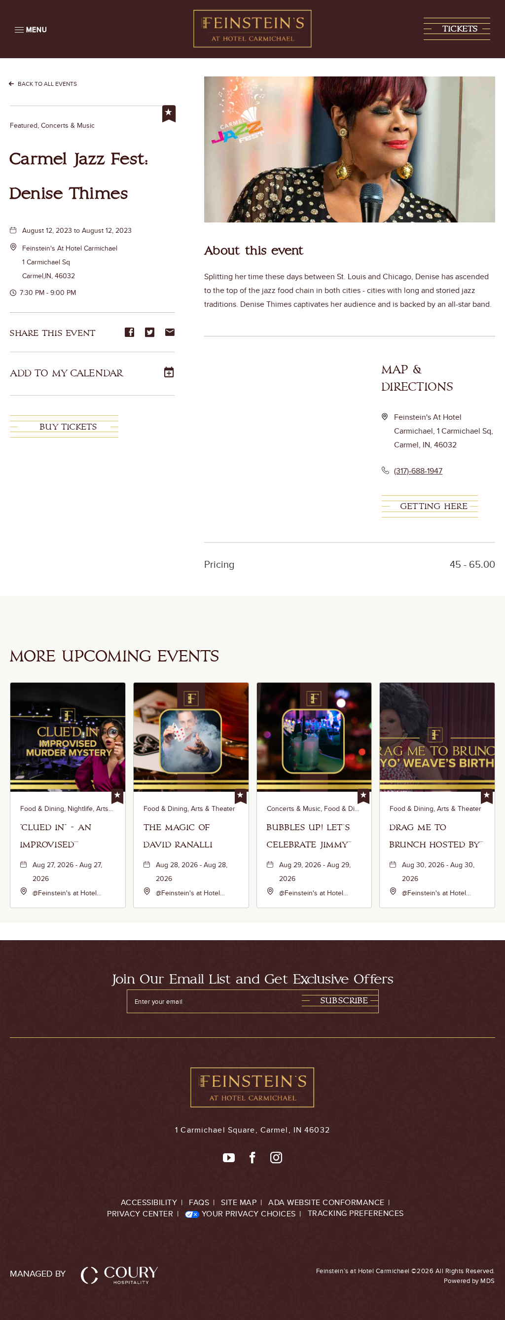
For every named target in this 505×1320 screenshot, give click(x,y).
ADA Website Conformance (326, 1202)
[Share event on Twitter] (149, 333)
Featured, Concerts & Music (52, 125)
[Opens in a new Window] (229, 1158)
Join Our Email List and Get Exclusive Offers (252, 979)
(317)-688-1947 (418, 471)
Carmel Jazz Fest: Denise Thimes (79, 176)
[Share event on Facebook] (129, 333)
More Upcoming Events (114, 656)
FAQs (199, 1202)
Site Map (238, 1202)
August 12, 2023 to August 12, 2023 (77, 230)
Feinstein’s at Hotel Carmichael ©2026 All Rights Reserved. (405, 1275)
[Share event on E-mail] (170, 333)
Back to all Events (47, 83)
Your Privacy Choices (247, 1213)
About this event (254, 251)
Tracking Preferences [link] (356, 1213)
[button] (457, 29)
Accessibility (149, 1202)
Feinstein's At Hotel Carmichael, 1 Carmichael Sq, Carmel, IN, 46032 (443, 430)
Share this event (53, 333)
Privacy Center (140, 1213)
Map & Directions (417, 378)
